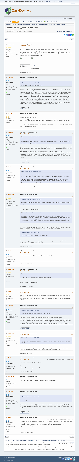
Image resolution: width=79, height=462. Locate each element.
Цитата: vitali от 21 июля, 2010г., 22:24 (30, 274)
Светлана (11, 376)
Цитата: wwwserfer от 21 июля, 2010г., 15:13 (31, 82)
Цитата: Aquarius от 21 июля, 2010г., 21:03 (31, 212)
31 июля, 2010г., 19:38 (24, 419)
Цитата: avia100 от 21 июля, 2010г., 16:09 (31, 137)
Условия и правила (67, 457)
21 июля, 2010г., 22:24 (24, 252)
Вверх (6, 436)
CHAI (9, 291)
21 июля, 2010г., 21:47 (24, 196)
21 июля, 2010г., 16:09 (24, 115)
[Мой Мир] (64, 35)
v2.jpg (34, 65)
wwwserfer (11, 44)
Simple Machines (12, 457)
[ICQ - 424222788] (6, 92)
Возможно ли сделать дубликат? (28, 44)
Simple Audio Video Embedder (9, 458)
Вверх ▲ (73, 457)
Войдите (48, 1)
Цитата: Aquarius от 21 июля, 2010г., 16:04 (31, 199)
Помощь (60, 457)
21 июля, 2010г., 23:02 (24, 270)
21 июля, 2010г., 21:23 (24, 168)
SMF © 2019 (6, 457)
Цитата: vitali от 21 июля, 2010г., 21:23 (30, 232)
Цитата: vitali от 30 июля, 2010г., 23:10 (30, 396)
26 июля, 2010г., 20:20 (24, 307)
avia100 (10, 113)
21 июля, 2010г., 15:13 (25, 45)
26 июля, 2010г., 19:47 (24, 292)
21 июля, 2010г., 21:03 (24, 133)
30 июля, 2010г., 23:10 (24, 359)
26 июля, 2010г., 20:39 (24, 334)
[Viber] (69, 35)
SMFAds (5, 460)
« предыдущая (61, 31)
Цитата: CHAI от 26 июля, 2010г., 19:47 (30, 310)
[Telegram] (67, 35)
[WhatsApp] (73, 35)
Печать (71, 39)
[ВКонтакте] (71, 35)
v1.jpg (22, 65)
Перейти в (54, 443)
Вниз (6, 39)
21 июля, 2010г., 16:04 (24, 78)
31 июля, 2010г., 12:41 (24, 392)
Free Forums (10, 460)
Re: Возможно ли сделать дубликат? (28, 77)
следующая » (69, 31)
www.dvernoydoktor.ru (24, 108)
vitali (9, 167)
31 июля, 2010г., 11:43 (24, 377)
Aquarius (10, 77)
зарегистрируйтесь (57, 1)
